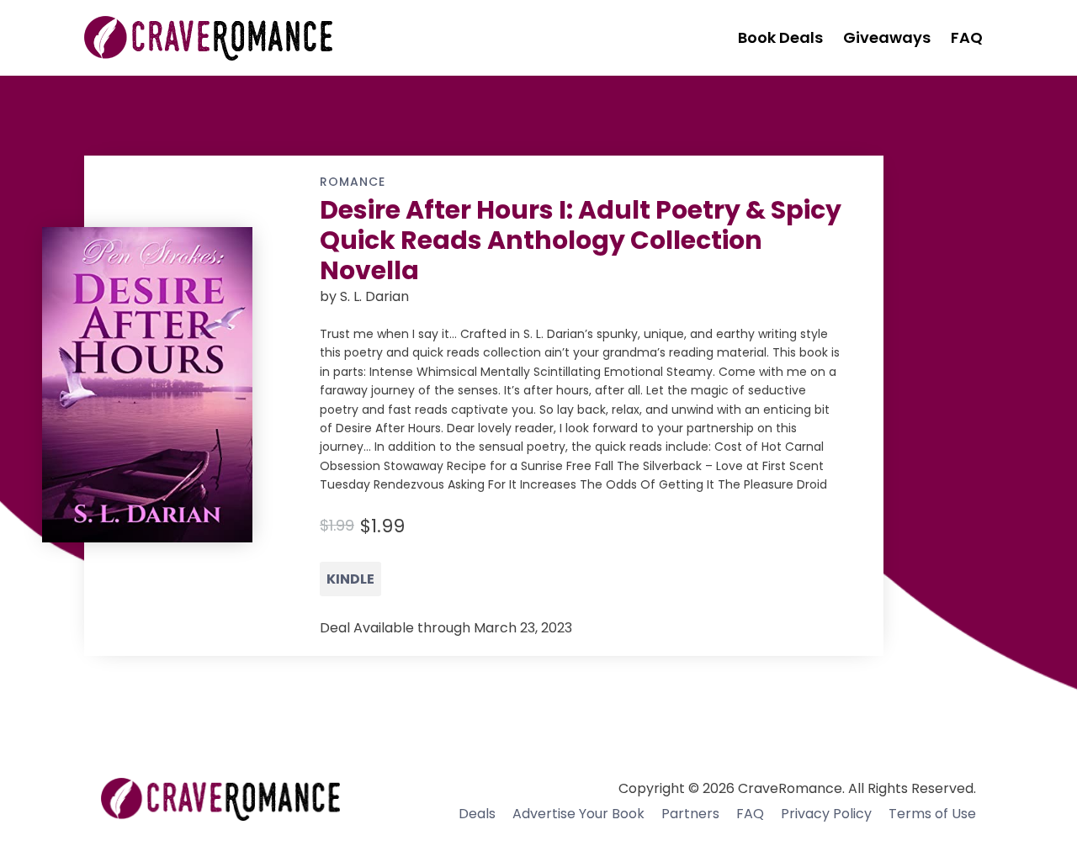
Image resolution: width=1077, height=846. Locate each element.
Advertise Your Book (578, 813)
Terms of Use (932, 813)
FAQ (750, 813)
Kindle (350, 579)
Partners (690, 813)
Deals (477, 813)
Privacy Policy (826, 813)
